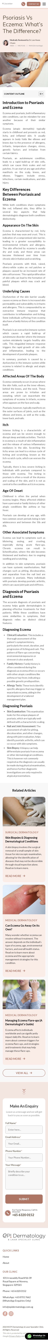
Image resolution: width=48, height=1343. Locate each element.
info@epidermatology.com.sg (18, 1306)
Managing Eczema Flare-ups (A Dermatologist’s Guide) (23, 1022)
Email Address (13, 1137)
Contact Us (34, 4)
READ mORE (13, 876)
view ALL (22, 1073)
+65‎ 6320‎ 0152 (23, 1215)
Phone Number (13, 1150)
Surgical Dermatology (22, 832)
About (6, 1262)
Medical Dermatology (21, 920)
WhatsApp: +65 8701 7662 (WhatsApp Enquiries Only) (17, 1299)
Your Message (13, 1164)
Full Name (11, 1123)
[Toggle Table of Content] (40, 94)
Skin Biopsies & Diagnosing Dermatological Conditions (21, 839)
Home (6, 1256)
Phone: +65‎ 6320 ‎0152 (14, 1291)
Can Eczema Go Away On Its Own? (22, 927)
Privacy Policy (15, 1336)
